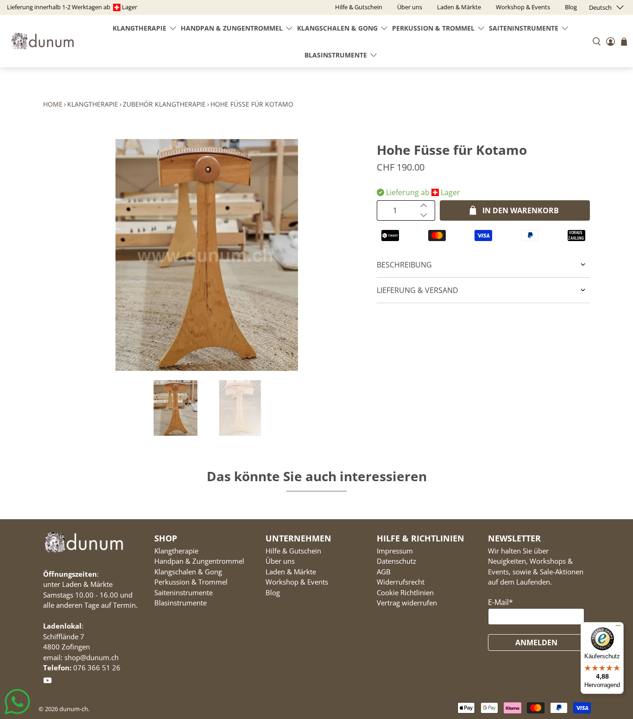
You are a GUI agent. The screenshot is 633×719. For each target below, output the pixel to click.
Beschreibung (404, 265)
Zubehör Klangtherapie (164, 104)
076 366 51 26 (96, 667)
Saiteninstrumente (523, 28)
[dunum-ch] (42, 41)
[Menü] (618, 627)
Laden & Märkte (291, 571)
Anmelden (536, 642)
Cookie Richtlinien (405, 592)
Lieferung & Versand (417, 290)
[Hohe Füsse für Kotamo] (205, 255)
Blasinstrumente (335, 55)
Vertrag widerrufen (407, 602)
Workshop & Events (297, 581)
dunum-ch (73, 709)
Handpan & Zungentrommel (232, 28)
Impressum (395, 550)
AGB (384, 571)
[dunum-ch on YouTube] (47, 682)
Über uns (280, 561)
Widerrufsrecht (400, 581)
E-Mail (500, 602)
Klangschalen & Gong (337, 28)
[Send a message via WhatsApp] (17, 701)
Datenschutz (396, 561)
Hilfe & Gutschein (293, 550)
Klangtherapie (139, 28)
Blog (273, 592)
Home (53, 104)
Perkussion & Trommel (433, 28)
